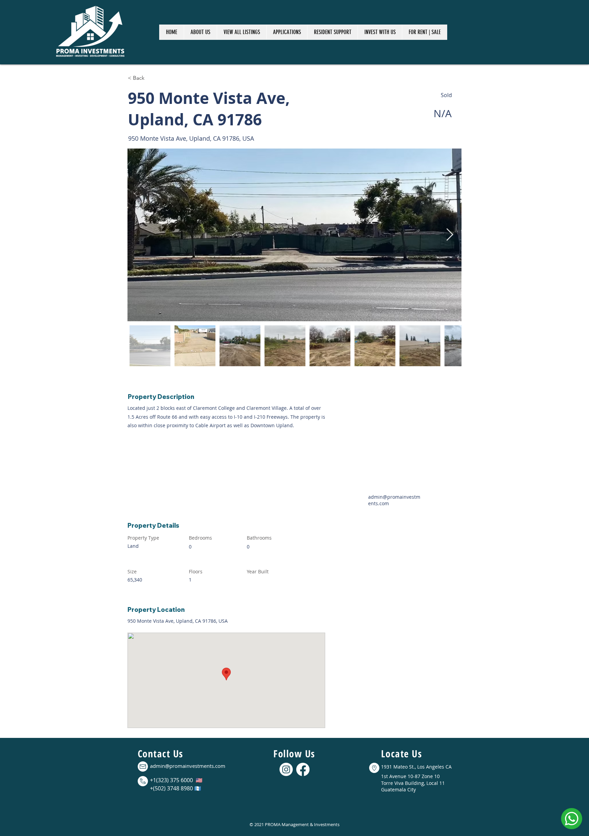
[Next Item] (450, 235)
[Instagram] (286, 769)
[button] (241, 32)
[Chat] (571, 818)
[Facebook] (302, 769)
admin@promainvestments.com (187, 765)
